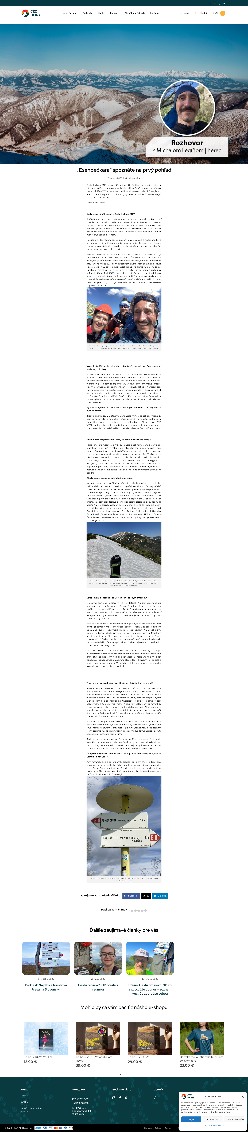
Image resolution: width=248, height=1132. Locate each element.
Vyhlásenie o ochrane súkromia (213, 1125)
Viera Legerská (132, 178)
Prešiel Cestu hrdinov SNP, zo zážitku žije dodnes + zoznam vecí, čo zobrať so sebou (150, 989)
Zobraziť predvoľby (235, 1119)
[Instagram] (210, 3)
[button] (243, 1096)
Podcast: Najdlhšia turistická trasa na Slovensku (46, 987)
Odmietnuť (212, 1119)
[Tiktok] (219, 3)
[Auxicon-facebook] (215, 3)
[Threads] (224, 3)
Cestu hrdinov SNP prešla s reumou (98, 987)
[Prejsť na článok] (46, 958)
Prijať (191, 1119)
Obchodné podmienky (152, 1128)
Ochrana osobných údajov (175, 1128)
